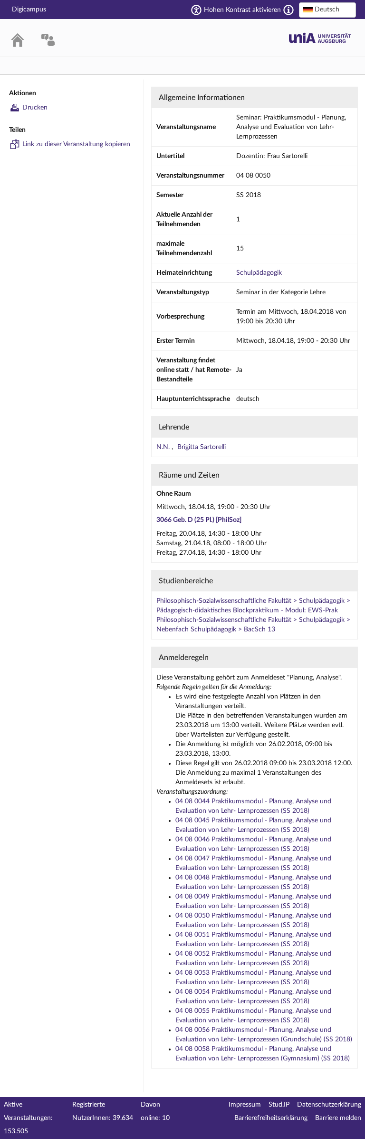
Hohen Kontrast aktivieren (242, 10)
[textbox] (327, 9)
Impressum (245, 1104)
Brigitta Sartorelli (201, 447)
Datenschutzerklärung (329, 1104)
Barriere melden (338, 1118)
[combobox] (327, 10)
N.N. (164, 447)
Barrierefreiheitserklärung (270, 1118)
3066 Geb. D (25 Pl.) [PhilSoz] (198, 520)
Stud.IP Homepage (320, 38)
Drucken (35, 107)
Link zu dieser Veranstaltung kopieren (76, 144)
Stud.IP (279, 1104)
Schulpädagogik (259, 273)
